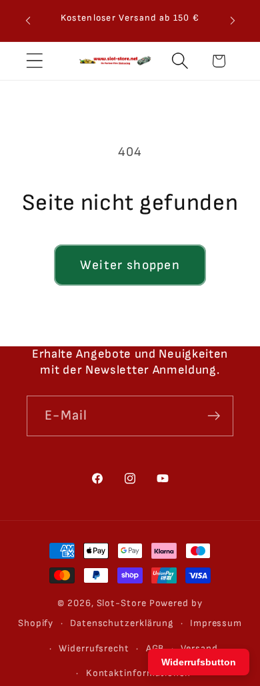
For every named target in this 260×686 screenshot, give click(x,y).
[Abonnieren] (214, 416)
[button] (34, 61)
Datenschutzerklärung (121, 623)
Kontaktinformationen (138, 673)
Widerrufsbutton (198, 662)
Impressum (216, 623)
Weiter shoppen (130, 265)
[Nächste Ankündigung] (232, 20)
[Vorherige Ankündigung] (28, 20)
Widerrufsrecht (94, 648)
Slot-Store (122, 603)
